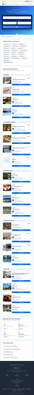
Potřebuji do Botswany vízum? (8, 351)
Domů (2, 36)
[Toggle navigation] (3, 1)
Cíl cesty (4, 15)
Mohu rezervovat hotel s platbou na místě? (10, 357)
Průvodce (17, 379)
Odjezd (18, 20)
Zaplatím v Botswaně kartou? (8, 354)
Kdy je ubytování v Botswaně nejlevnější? (10, 346)
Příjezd (4, 20)
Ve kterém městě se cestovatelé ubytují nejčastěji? (12, 349)
